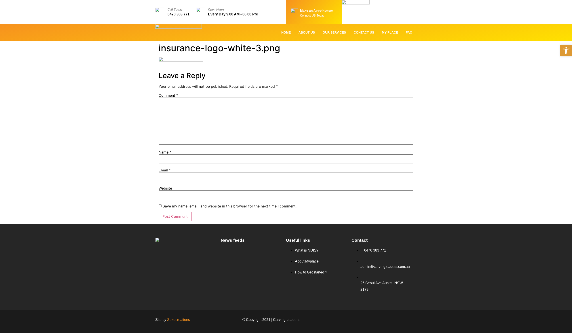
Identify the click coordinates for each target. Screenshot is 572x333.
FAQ (409, 32)
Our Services (334, 32)
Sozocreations (178, 320)
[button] (566, 50)
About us (307, 32)
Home (286, 32)
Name (165, 152)
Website (165, 188)
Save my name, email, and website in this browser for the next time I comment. (230, 206)
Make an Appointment (316, 10)
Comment (168, 95)
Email (165, 170)
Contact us (364, 32)
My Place (390, 32)
